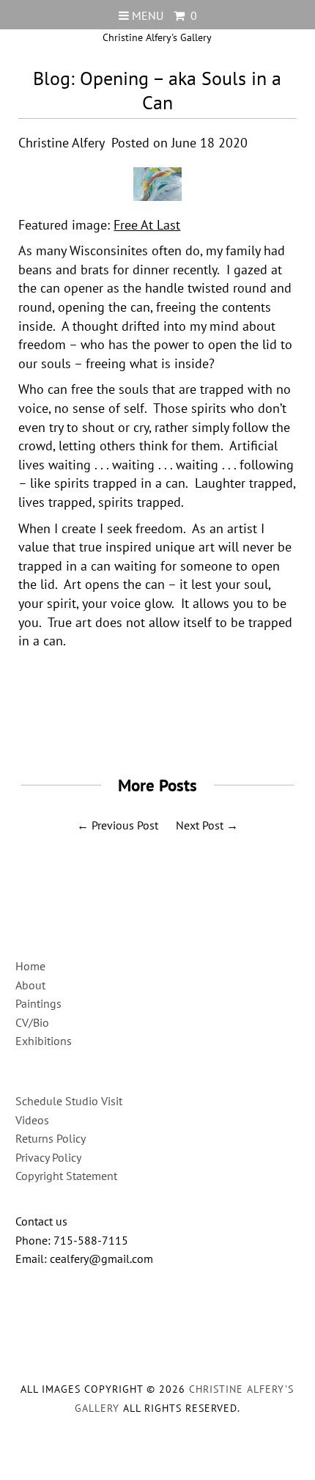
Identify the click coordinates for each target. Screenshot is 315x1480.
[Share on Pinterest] (187, 725)
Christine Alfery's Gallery (157, 37)
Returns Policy (50, 1138)
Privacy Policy (48, 1157)
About (30, 985)
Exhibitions (43, 1040)
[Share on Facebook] (120, 725)
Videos (32, 1120)
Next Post (199, 825)
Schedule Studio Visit (68, 1100)
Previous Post (125, 825)
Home (30, 966)
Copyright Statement (66, 1175)
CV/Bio (32, 1022)
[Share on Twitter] (152, 725)
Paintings (38, 1003)
